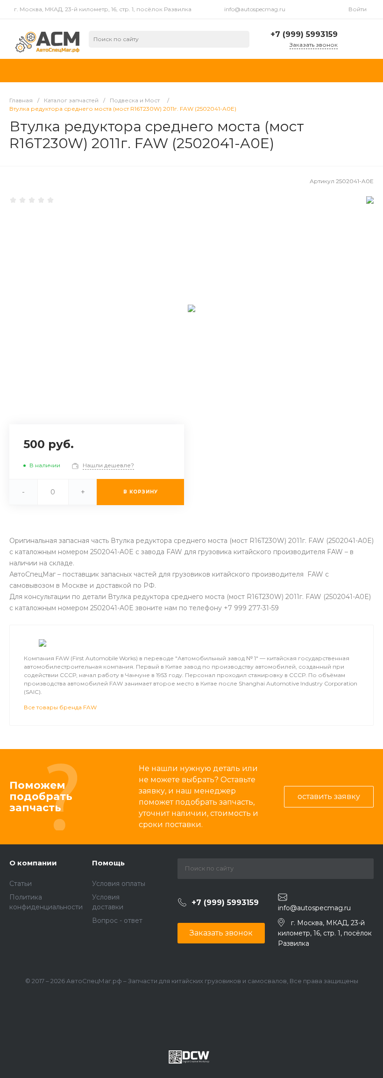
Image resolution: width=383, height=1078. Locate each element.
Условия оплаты (118, 883)
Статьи (20, 883)
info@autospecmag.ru (254, 9)
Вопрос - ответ (117, 920)
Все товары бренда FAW (60, 707)
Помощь (108, 862)
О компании (33, 862)
